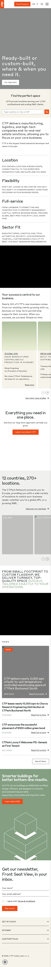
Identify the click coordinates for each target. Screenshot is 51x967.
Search (46, 112)
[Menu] (47, 4)
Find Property (22, 4)
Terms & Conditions (26, 901)
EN (33, 4)
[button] (5, 962)
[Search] (42, 4)
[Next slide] (47, 392)
